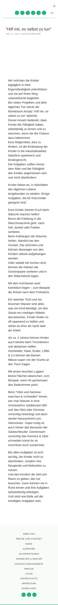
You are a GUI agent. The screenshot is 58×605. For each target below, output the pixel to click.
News (29, 544)
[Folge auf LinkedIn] (33, 13)
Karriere (29, 549)
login (29, 574)
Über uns (29, 534)
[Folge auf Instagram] (28, 13)
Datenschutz (29, 578)
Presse (29, 569)
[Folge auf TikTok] (38, 13)
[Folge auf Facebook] (22, 13)
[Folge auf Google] (44, 13)
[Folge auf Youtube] (17, 13)
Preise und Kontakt (29, 539)
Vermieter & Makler (29, 559)
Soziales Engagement (29, 564)
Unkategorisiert (31, 34)
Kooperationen (29, 554)
